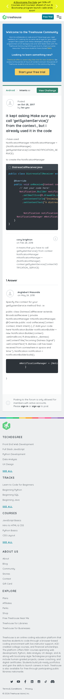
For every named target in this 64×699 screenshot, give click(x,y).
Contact (7, 578)
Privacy (29, 688)
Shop (5, 613)
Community (9, 568)
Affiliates (7, 603)
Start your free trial (32, 72)
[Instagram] (39, 681)
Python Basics (10, 530)
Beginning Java (11, 499)
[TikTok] (45, 681)
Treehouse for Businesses (16, 628)
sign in (24, 406)
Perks (5, 608)
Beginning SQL (11, 494)
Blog (5, 563)
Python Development (14, 454)
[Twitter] (11, 681)
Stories (6, 573)
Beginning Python (12, 489)
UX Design (8, 464)
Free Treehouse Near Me (16, 618)
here (49, 48)
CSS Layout (9, 535)
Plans (5, 598)
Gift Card (7, 583)
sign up (36, 406)
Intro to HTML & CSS (13, 525)
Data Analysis (10, 459)
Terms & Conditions (12, 688)
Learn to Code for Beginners (18, 484)
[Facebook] (25, 681)
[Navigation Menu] (59, 16)
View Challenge (47, 90)
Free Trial (48, 17)
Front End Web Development (18, 444)
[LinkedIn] (32, 681)
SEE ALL (8, 471)
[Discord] (52, 681)
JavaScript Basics (12, 520)
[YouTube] (18, 681)
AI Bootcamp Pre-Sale (25, 2)
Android (10, 90)
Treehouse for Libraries (15, 623)
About (6, 558)
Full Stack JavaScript (13, 449)
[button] (7, 6)
